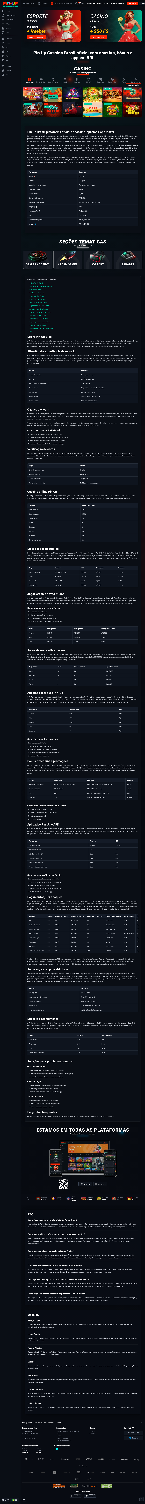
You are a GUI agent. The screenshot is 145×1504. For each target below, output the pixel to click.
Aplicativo (9, 39)
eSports (8, 56)
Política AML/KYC (29, 1438)
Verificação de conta (36, 293)
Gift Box (60, 1436)
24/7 (7, 1500)
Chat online (135, 1432)
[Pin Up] (10, 4)
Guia (7, 52)
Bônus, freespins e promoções (40, 312)
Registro (132, 3)
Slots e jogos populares (37, 299)
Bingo (7, 33)
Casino (8, 11)
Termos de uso (28, 1431)
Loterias (8, 28)
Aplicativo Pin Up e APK (37, 315)
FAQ (7, 60)
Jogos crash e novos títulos (39, 302)
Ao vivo (8, 47)
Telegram (135, 1438)
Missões (81, 3)
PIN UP (93, 1431)
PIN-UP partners (63, 1438)
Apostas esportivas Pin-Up (38, 309)
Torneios (44, 3)
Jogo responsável (29, 1436)
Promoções (30, 3)
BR (16, 1500)
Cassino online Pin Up (36, 296)
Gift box (8, 75)
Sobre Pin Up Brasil (36, 283)
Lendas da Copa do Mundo (63, 3)
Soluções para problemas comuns (41, 328)
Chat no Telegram (25, 1450)
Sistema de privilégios (64, 1441)
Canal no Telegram (39, 1450)
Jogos (8, 43)
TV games (9, 24)
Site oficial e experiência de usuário (41, 286)
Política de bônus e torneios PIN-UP (69, 1431)
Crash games (10, 20)
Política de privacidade (31, 1433)
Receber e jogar (99, 37)
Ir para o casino (133, 85)
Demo (33, 97)
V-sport (8, 66)
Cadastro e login (35, 290)
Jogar (34, 92)
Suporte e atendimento (37, 325)
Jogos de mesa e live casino (39, 306)
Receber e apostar (36, 37)
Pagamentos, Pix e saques (38, 319)
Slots (93, 1433)
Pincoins (8, 70)
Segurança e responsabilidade (39, 322)
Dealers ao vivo (10, 15)
